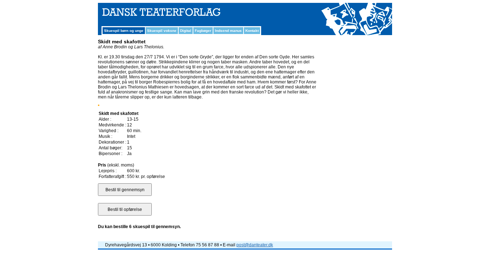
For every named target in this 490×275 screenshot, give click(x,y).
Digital (185, 31)
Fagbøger (203, 31)
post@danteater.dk (254, 244)
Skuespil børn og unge (123, 31)
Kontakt (252, 31)
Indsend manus (228, 31)
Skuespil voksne (161, 31)
